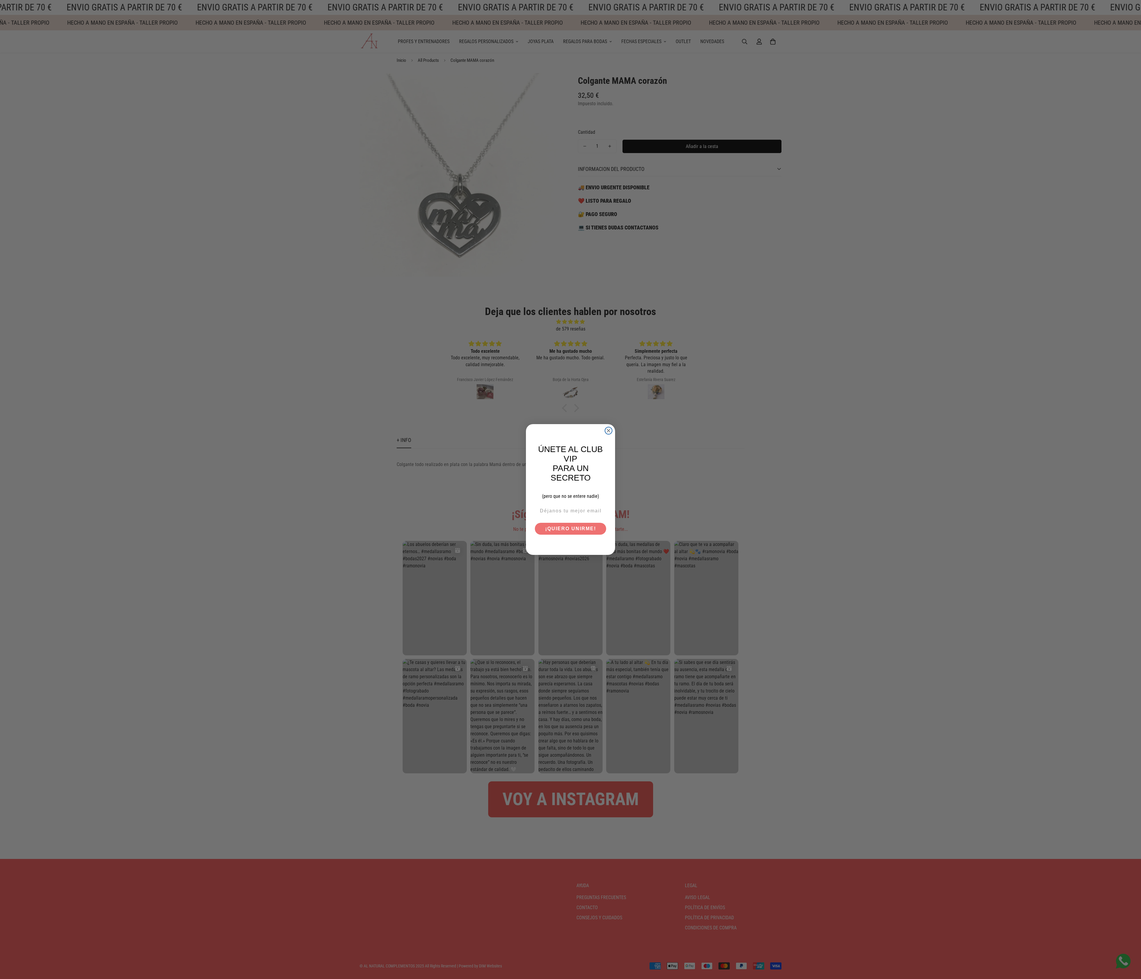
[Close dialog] (608, 430)
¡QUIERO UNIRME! (570, 528)
